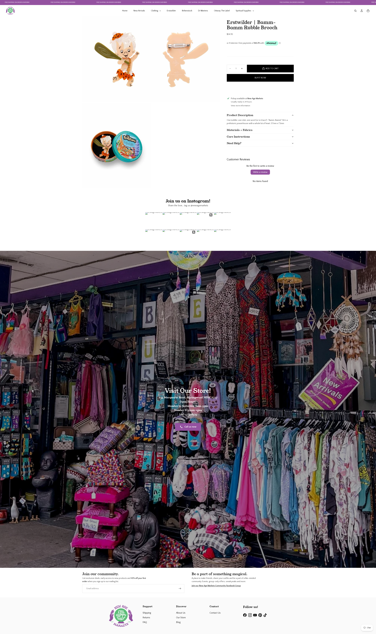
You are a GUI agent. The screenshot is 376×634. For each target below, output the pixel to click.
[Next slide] (291, 89)
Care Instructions (238, 137)
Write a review (260, 172)
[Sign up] (180, 588)
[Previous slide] (229, 89)
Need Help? (234, 143)
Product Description (240, 115)
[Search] (355, 11)
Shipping (147, 612)
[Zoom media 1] (116, 59)
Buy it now (260, 78)
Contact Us (215, 612)
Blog (178, 622)
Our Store (181, 617)
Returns (146, 617)
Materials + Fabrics (239, 130)
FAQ (145, 622)
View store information (240, 106)
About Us (180, 612)
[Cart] (368, 11)
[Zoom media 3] (116, 145)
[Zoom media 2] (185, 59)
